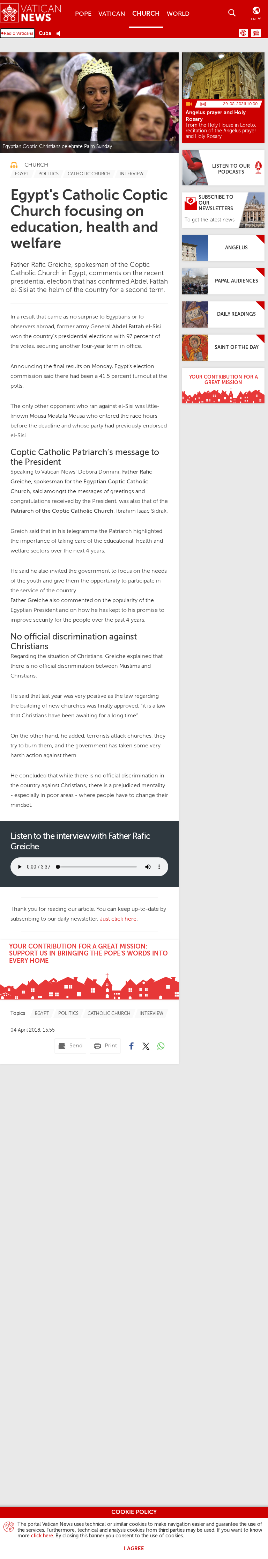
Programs (256, 33)
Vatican (111, 14)
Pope (83, 14)
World (178, 14)
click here (42, 1536)
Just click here (118, 919)
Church (146, 14)
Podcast (243, 33)
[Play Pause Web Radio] (60, 33)
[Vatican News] (36, 13)
